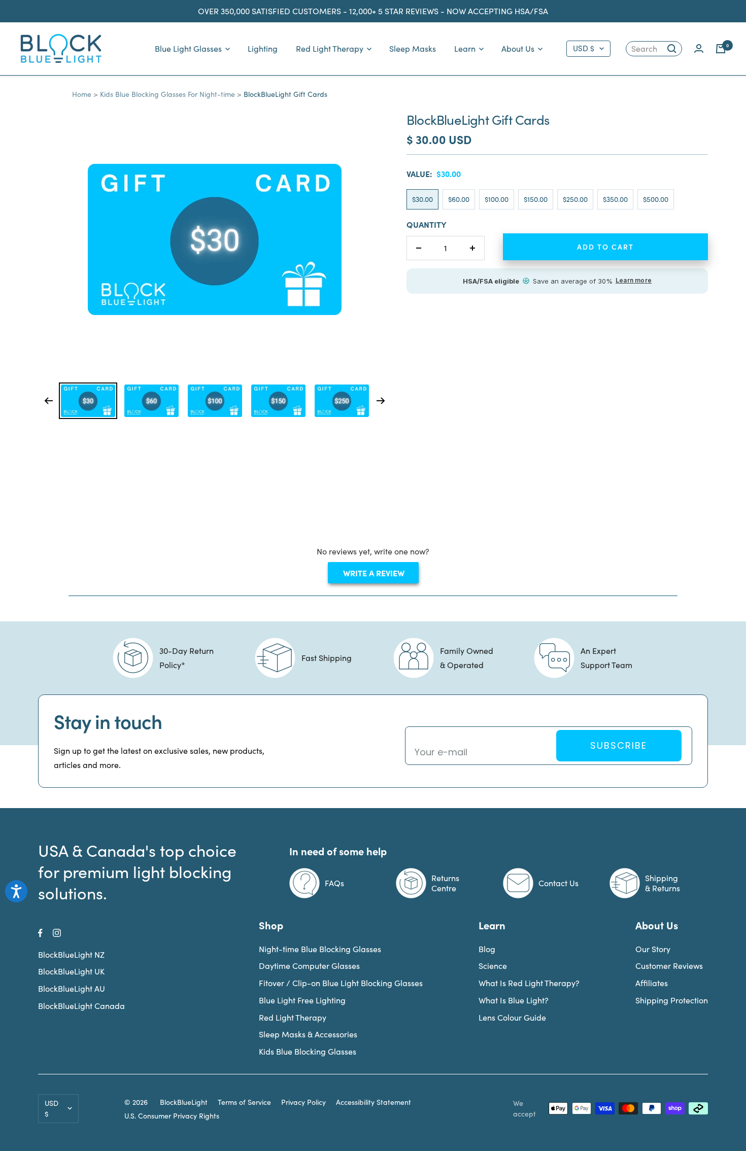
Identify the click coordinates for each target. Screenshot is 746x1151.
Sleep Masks (412, 48)
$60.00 (458, 199)
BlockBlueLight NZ (71, 954)
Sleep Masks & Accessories (308, 1034)
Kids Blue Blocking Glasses (307, 1051)
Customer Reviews (669, 965)
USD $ (583, 48)
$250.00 (575, 199)
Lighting (263, 48)
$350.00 (615, 199)
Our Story (652, 949)
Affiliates (651, 983)
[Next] (381, 400)
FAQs (334, 883)
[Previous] (48, 400)
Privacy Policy (303, 1102)
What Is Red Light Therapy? (529, 983)
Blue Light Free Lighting (302, 1000)
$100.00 (496, 199)
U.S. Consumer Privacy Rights (171, 1116)
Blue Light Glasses (188, 48)
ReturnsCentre (445, 883)
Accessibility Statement (373, 1102)
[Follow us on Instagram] (57, 933)
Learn (465, 48)
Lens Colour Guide (512, 1017)
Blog (487, 949)
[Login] (698, 48)
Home (81, 94)
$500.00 (655, 199)
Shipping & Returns (662, 883)
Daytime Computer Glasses (309, 965)
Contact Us (558, 883)
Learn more (634, 280)
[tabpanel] (88, 400)
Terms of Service (244, 1102)
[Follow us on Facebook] (40, 933)
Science (493, 965)
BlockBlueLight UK (71, 971)
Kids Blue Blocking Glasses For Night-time (167, 94)
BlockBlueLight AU (71, 988)
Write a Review (380, 575)
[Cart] (721, 48)
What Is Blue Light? (514, 1000)
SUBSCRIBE (618, 745)
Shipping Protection (671, 1000)
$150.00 (536, 199)
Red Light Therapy (329, 48)
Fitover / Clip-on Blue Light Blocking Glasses (341, 983)
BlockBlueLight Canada (81, 1005)
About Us (517, 48)
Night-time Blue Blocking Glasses (320, 949)
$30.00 (422, 199)
